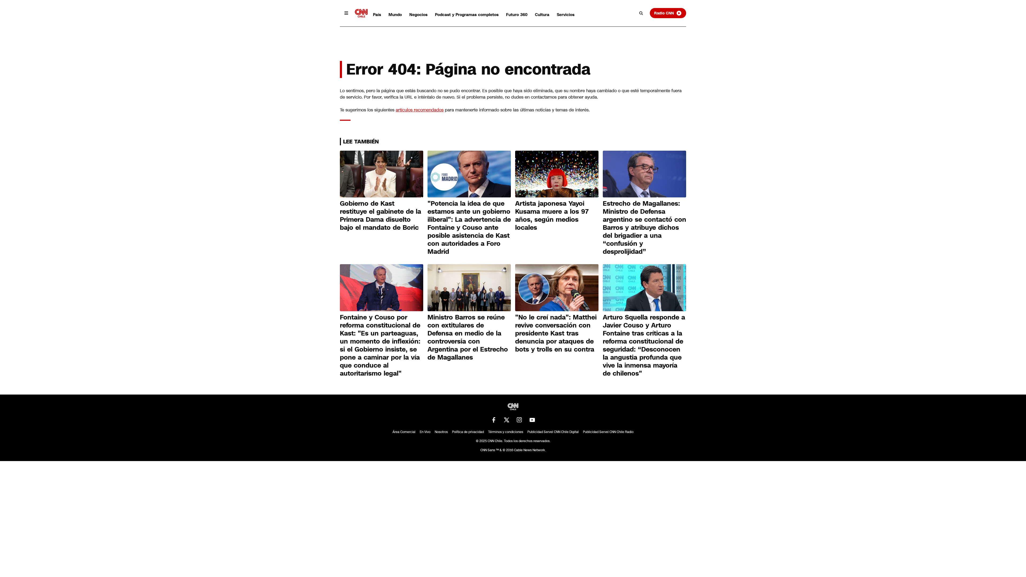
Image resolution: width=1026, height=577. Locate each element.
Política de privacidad (468, 432)
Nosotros (441, 432)
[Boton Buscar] (641, 13)
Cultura (542, 14)
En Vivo (425, 432)
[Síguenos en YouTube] (532, 420)
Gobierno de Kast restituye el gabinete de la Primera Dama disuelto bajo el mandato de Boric (380, 215)
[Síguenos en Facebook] (493, 420)
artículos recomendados (420, 110)
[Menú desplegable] (346, 13)
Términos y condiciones (505, 432)
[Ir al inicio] (361, 13)
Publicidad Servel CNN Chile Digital (553, 432)
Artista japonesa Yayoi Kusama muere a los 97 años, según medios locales (552, 215)
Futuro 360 (516, 14)
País (377, 14)
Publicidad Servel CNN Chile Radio (608, 432)
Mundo (395, 14)
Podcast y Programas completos (467, 14)
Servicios (565, 14)
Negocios (418, 14)
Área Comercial (403, 432)
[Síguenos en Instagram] (519, 420)
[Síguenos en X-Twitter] (506, 420)
